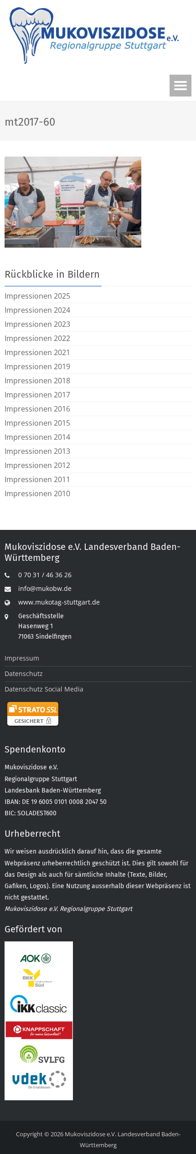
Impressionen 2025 (37, 296)
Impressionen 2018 (37, 381)
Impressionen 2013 (37, 451)
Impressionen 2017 (37, 395)
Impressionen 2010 (37, 493)
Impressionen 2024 (37, 310)
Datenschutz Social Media (44, 689)
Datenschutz (24, 673)
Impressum (22, 658)
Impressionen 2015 (37, 423)
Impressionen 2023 (37, 324)
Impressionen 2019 (37, 366)
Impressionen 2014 (37, 437)
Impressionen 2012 (37, 465)
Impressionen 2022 (37, 338)
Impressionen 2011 (37, 479)
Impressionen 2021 (37, 352)
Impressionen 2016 (37, 409)
